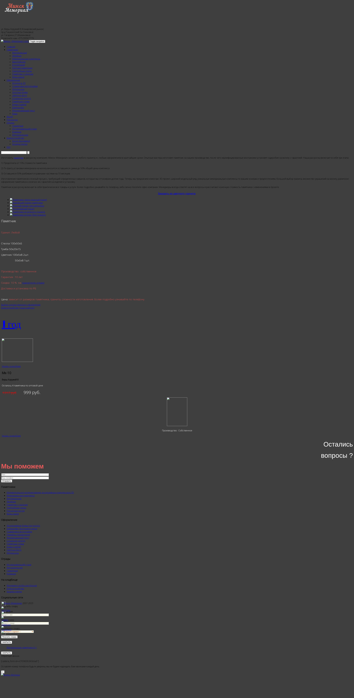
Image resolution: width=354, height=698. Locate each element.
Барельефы (18, 107)
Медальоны (18, 89)
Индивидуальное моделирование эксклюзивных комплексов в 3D (40, 492)
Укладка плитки (19, 144)
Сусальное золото (21, 98)
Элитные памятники (22, 67)
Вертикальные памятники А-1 (22, 647)
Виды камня (18, 77)
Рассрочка (12, 119)
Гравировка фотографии (25, 86)
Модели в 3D (19, 83)
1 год (11, 323)
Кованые (16, 131)
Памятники (12, 49)
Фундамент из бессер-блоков (22, 585)
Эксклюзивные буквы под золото (23, 525)
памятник (18, 157)
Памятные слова (20, 101)
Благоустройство (15, 137)
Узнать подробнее (11, 366)
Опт (9, 147)
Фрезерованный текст (23, 110)
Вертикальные (19, 52)
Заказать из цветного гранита (177, 193)
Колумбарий (18, 64)
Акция (10, 116)
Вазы (14, 113)
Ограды (10, 122)
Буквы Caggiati (19, 104)
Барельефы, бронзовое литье (22, 528)
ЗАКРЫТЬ (6, 653)
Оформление (13, 80)
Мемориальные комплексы (26, 58)
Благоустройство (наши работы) (17, 307)
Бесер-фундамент (21, 141)
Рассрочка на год (15, 510)
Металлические (20, 134)
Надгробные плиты (22, 71)
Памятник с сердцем (22, 74)
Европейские (19, 61)
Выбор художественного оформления (20, 304)
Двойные (16, 55)
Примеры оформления (18, 534)
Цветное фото (19, 95)
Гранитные (17, 125)
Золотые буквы (20, 92)
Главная (11, 46)
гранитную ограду (33, 282)
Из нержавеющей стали (24, 128)
